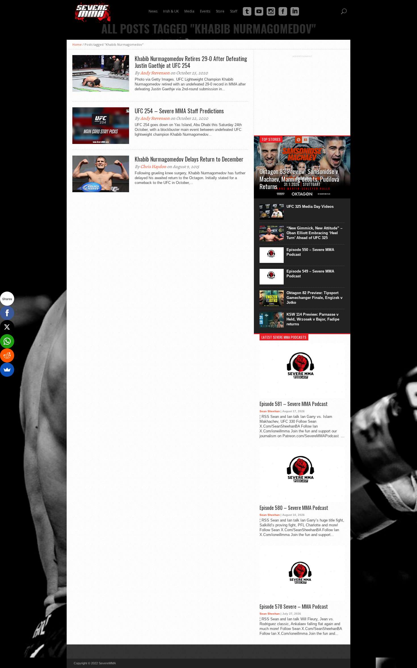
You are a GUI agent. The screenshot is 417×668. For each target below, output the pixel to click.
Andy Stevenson (155, 73)
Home (77, 44)
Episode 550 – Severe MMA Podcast (310, 252)
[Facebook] (7, 313)
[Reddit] (7, 355)
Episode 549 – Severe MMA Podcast (310, 273)
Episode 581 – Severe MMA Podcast (294, 404)
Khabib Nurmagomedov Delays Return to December (189, 159)
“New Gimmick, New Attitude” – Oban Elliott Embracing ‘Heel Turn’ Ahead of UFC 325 (314, 233)
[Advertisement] (302, 93)
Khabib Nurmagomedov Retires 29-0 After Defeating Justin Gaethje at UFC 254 (191, 62)
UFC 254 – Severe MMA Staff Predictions (179, 110)
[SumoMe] (7, 370)
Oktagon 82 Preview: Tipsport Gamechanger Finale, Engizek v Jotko (314, 298)
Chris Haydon (153, 167)
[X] (7, 327)
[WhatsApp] (7, 341)
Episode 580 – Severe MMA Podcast (294, 508)
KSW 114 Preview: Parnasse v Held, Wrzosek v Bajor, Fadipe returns (313, 319)
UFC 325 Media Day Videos (310, 206)
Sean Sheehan (270, 411)
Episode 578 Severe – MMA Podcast (294, 607)
